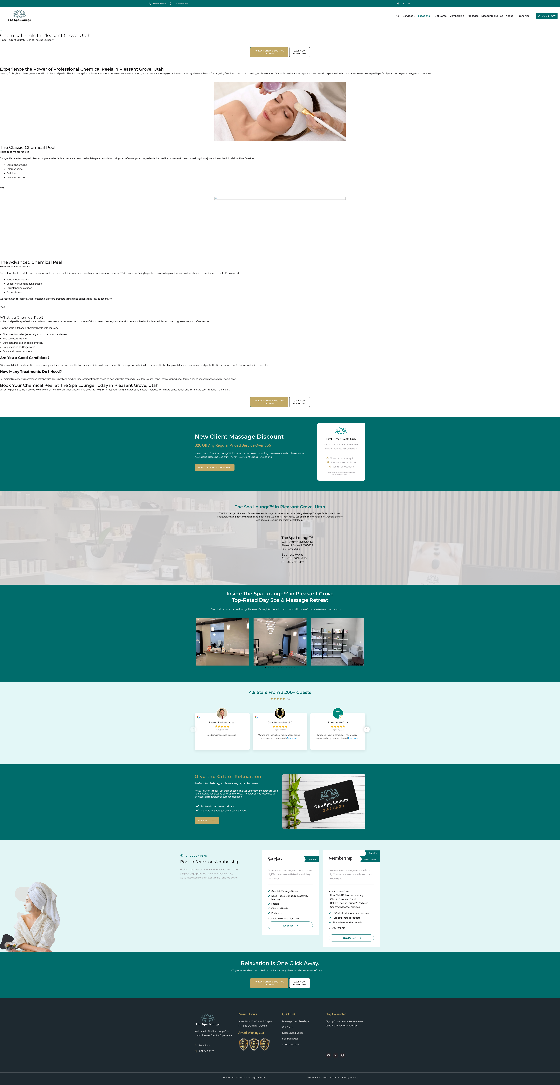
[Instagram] (409, 3)
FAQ (230, 456)
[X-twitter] (404, 3)
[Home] (19, 15)
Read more (292, 738)
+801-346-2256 (290, 548)
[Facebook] (398, 3)
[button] (199, 642)
